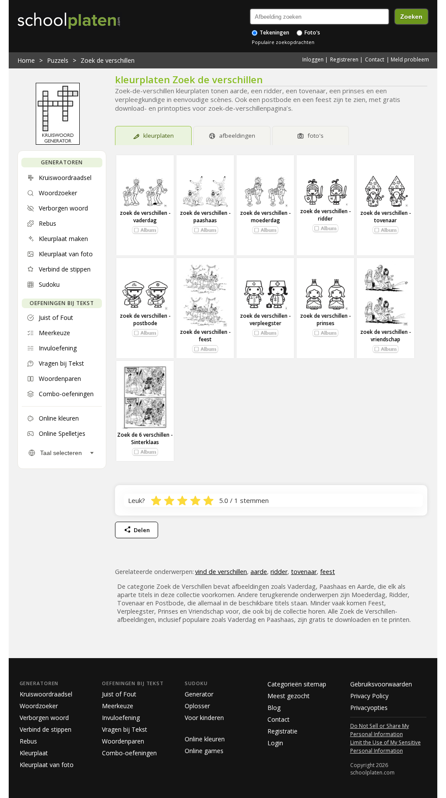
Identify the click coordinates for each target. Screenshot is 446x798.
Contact (374, 59)
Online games (204, 751)
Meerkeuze (117, 706)
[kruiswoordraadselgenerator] (57, 142)
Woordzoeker (39, 706)
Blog (273, 707)
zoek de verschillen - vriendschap (385, 335)
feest (327, 571)
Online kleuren (205, 739)
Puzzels (57, 60)
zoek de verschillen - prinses (325, 319)
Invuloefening (121, 717)
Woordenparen (123, 741)
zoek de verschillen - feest (205, 335)
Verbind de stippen (45, 729)
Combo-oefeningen (129, 753)
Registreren (344, 59)
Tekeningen (273, 32)
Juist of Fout (119, 694)
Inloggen (313, 59)
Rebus (28, 741)
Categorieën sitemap (296, 684)
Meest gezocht (288, 696)
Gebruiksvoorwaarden (381, 684)
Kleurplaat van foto (47, 765)
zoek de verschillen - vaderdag (145, 216)
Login (275, 743)
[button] (145, 230)
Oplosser (197, 706)
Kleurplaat (34, 753)
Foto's (311, 32)
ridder (278, 571)
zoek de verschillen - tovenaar (385, 216)
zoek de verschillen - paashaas (205, 216)
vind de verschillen (221, 571)
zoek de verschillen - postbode (145, 319)
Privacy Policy (369, 696)
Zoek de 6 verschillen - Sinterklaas (145, 438)
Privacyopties (369, 707)
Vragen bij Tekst (124, 729)
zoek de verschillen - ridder (325, 214)
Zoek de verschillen (108, 60)
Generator (199, 694)
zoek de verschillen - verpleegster (265, 319)
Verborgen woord (44, 717)
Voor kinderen (204, 717)
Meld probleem (410, 59)
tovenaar (304, 571)
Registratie (282, 731)
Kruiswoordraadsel (46, 694)
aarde (258, 571)
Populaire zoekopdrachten (283, 42)
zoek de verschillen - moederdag (265, 216)
